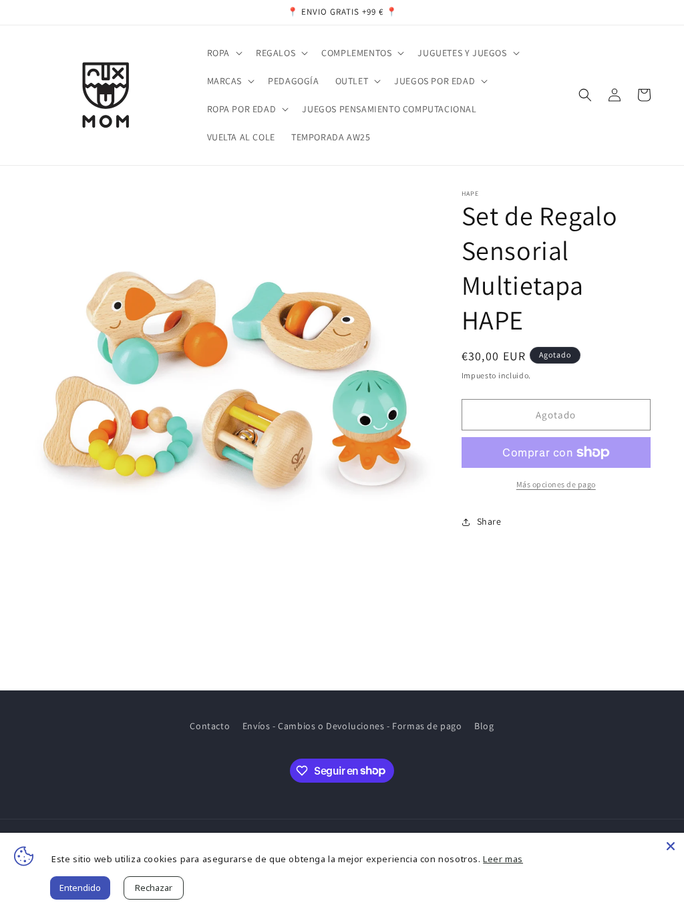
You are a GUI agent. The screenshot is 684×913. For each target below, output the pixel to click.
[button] (223, 53)
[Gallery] (234, 391)
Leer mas (503, 859)
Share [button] (489, 521)
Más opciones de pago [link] (556, 484)
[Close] (670, 846)
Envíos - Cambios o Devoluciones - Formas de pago (352, 726)
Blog (484, 726)
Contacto (210, 726)
